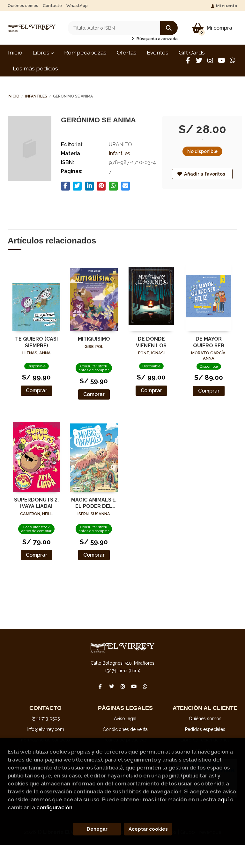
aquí (223, 799)
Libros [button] (42, 52)
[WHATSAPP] (232, 60)
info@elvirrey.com (45, 729)
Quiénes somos (23, 5)
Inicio (13, 96)
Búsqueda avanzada (157, 38)
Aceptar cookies (148, 829)
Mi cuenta (226, 5)
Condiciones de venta (125, 729)
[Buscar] (169, 28)
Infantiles (36, 96)
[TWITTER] (199, 60)
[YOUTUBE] (221, 60)
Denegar (97, 829)
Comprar (36, 390)
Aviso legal (125, 718)
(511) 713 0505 (46, 718)
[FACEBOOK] (188, 60)
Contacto (52, 5)
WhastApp (77, 5)
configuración (54, 807)
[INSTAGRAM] (210, 60)
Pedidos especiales (205, 729)
